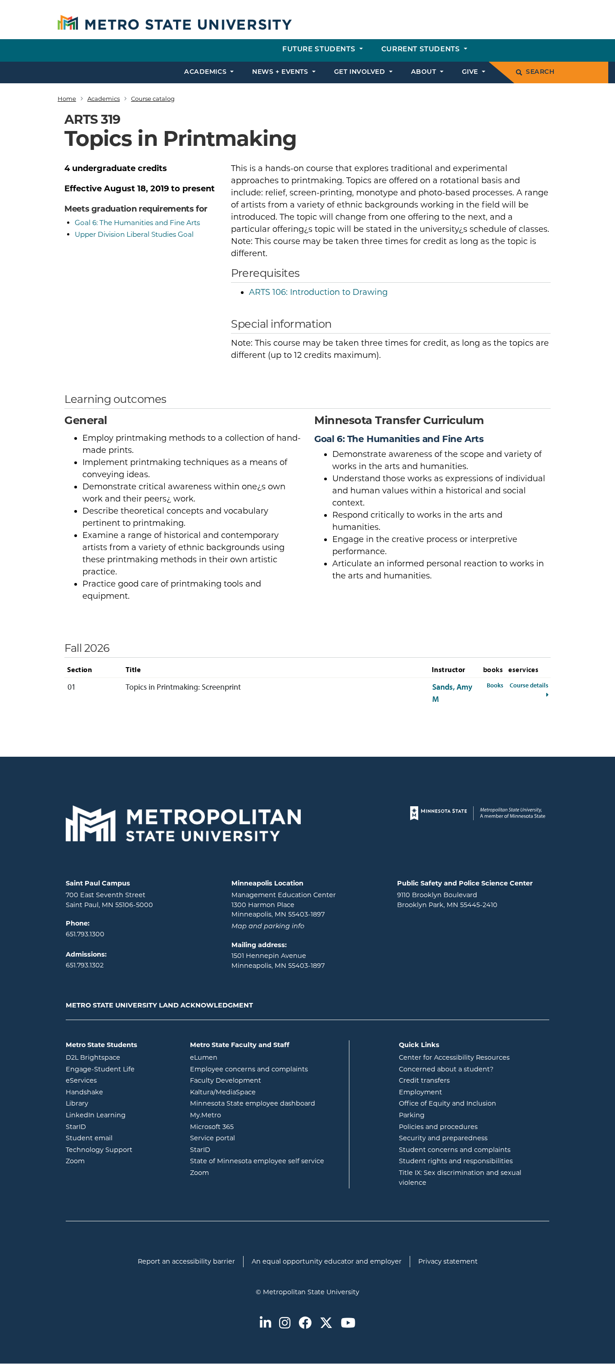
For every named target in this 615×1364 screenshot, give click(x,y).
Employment (420, 1092)
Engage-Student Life (121, 1069)
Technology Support (99, 1150)
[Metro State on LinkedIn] (265, 1324)
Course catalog (153, 98)
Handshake (121, 1092)
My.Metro (242, 1115)
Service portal (249, 1138)
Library (113, 1103)
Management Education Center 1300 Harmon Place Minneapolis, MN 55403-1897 (283, 904)
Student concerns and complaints (455, 1150)
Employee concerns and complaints (249, 1069)
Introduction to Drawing (318, 292)
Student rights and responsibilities (456, 1161)
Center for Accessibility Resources (454, 1057)
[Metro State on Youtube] (348, 1324)
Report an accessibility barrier (186, 1261)
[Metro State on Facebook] (305, 1324)
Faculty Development (225, 1080)
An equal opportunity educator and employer (327, 1261)
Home (67, 98)
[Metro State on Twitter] (326, 1324)
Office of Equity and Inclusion (447, 1103)
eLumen (240, 1057)
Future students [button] (319, 49)
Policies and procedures (438, 1127)
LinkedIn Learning (121, 1115)
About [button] (424, 72)
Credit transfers (424, 1080)
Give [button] (471, 72)
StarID (112, 1126)
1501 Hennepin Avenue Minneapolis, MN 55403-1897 (278, 961)
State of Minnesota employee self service (266, 1160)
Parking (412, 1115)
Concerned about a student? (446, 1069)
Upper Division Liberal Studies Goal (134, 234)
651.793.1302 (85, 965)
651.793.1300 (85, 934)
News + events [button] (281, 72)
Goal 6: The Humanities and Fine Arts (137, 222)
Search (540, 72)
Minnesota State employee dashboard (266, 1103)
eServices (117, 1080)
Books (495, 685)
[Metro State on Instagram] (284, 1324)
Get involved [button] (360, 72)
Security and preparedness (443, 1138)
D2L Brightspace (121, 1057)
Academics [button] (206, 72)
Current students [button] (421, 49)
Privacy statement (448, 1261)
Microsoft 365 (248, 1126)
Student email (121, 1138)
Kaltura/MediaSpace (259, 1092)
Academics (103, 98)
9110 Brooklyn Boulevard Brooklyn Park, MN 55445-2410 (447, 900)
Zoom (111, 1160)
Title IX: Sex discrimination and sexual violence (460, 1178)
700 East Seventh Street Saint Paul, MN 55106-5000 (109, 900)
